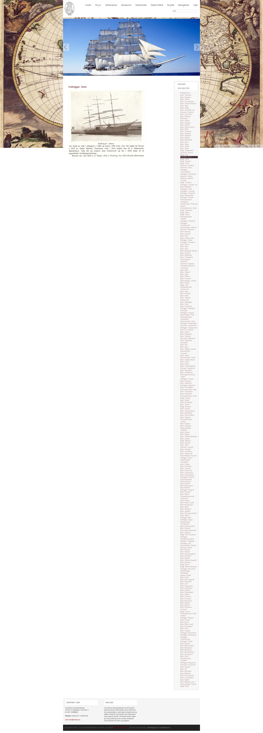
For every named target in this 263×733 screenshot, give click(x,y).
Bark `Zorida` (185, 439)
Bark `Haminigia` (186, 402)
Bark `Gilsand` (185, 234)
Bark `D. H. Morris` (187, 330)
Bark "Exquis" (185, 550)
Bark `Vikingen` (186, 426)
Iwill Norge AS (152, 728)
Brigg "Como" (185, 612)
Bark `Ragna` (185, 434)
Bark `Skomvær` (186, 370)
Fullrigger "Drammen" (188, 633)
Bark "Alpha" (185, 494)
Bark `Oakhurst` (186, 383)
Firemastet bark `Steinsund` (186, 288)
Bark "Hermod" (185, 556)
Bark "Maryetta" (186, 582)
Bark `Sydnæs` (185, 134)
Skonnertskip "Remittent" (185, 572)
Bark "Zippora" (185, 562)
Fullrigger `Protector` (188, 221)
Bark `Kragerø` (185, 97)
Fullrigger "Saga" (186, 520)
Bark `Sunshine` (186, 451)
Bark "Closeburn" (186, 654)
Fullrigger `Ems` (186, 157)
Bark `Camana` (186, 131)
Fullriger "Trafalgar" (187, 541)
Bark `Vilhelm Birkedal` (188, 437)
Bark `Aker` (184, 247)
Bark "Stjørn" (185, 680)
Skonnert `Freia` (186, 168)
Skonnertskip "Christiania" (185, 523)
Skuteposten (126, 5)
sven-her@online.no (72, 720)
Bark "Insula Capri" (187, 503)
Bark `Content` (185, 469)
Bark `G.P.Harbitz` (186, 387)
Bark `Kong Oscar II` (187, 127)
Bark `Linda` (184, 362)
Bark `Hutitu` (185, 108)
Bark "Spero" (185, 515)
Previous (66, 47)
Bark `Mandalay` (186, 413)
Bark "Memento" (186, 601)
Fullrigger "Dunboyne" (188, 635)
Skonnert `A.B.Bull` (187, 166)
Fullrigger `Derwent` (187, 242)
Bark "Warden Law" (187, 682)
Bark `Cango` (185, 464)
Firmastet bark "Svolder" (185, 660)
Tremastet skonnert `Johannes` (187, 267)
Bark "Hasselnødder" (188, 554)
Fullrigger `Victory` (187, 379)
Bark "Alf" (183, 669)
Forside (88, 5)
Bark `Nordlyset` (186, 394)
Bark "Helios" (185, 594)
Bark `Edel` (184, 129)
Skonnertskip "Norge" (188, 545)
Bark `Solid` (184, 148)
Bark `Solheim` (185, 336)
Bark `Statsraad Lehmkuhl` (186, 342)
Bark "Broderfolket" (187, 652)
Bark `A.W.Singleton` (188, 366)
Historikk (170, 6)
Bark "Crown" (185, 620)
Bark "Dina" (184, 656)
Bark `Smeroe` (185, 417)
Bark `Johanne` (186, 95)
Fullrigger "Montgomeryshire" (187, 538)
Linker (195, 6)
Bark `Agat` (184, 274)
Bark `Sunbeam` (186, 306)
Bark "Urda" (184, 577)
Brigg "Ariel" (184, 686)
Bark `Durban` (185, 253)
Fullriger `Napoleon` (187, 368)
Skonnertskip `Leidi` (187, 321)
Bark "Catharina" (186, 588)
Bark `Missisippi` (186, 140)
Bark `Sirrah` (185, 99)
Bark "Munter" (185, 603)
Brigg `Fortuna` (185, 407)
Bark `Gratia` (185, 283)
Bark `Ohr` (184, 345)
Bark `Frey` (184, 236)
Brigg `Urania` (185, 398)
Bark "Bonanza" (186, 650)
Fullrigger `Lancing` (187, 191)
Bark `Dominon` (186, 466)
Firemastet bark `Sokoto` (186, 218)
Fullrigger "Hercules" (188, 569)
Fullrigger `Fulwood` (187, 193)
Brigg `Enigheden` (187, 150)
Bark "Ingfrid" (185, 558)
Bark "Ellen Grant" (187, 624)
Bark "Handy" (185, 552)
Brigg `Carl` (184, 285)
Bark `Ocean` (185, 432)
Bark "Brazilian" (186, 671)
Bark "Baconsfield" (187, 646)
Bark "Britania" (185, 673)
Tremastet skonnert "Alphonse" (187, 497)
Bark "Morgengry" (186, 505)
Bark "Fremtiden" (186, 626)
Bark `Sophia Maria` (187, 360)
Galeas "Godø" (185, 575)
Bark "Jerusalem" (186, 586)
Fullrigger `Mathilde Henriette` (187, 310)
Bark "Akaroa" (185, 667)
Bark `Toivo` (184, 445)
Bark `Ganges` (185, 123)
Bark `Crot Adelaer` (187, 102)
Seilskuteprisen (111, 5)
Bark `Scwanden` (186, 392)
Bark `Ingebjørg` (186, 302)
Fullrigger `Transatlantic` (185, 171)
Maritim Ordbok (157, 5)
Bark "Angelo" (185, 644)
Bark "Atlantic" (185, 483)
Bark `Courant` (185, 279)
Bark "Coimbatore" (187, 678)
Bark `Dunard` (185, 294)
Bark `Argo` (184, 291)
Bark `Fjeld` (184, 296)
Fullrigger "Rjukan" (187, 618)
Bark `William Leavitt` (188, 349)
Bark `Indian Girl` (186, 454)
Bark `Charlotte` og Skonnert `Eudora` (187, 111)
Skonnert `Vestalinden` (188, 326)
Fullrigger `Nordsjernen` (185, 224)
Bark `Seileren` (185, 136)
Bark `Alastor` (185, 272)
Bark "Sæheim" (185, 509)
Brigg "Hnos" (185, 565)
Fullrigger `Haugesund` (189, 328)
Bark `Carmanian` (187, 473)
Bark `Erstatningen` (187, 475)
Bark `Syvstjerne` (186, 372)
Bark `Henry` (185, 245)
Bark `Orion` (184, 364)
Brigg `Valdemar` (186, 210)
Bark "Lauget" (185, 631)
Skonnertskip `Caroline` (185, 352)
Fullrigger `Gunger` (187, 313)
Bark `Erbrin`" (185, 125)
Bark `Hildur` (185, 400)
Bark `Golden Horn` (187, 238)
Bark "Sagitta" (185, 511)
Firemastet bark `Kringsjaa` (186, 201)
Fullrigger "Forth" (186, 641)
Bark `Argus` (185, 355)
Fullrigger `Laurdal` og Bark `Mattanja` (188, 186)
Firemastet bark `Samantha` (186, 318)
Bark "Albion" (185, 501)
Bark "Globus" (185, 590)
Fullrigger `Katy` (186, 189)
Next (196, 47)
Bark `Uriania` (185, 409)
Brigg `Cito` (184, 155)
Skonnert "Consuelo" (188, 665)
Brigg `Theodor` (186, 183)
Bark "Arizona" (185, 492)
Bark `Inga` (184, 347)
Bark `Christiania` (186, 257)
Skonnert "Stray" (186, 548)
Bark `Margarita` (186, 255)
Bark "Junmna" (185, 597)
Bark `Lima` (184, 304)
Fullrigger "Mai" (186, 518)
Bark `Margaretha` (187, 195)
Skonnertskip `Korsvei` (188, 456)
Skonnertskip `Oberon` (188, 227)
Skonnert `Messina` (187, 229)
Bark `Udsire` (185, 332)
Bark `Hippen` (185, 424)
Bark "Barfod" (185, 488)
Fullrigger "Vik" (185, 543)
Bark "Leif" (184, 584)
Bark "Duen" (184, 622)
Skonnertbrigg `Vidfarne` (185, 429)
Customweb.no (164, 728)
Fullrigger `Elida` (186, 240)
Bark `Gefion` (185, 121)
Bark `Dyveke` (185, 443)
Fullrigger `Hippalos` (188, 385)
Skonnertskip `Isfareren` (185, 261)
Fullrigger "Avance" (187, 477)
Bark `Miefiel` (185, 138)
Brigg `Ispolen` (185, 161)
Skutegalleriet (183, 6)
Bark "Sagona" (185, 533)
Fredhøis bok (185, 93)
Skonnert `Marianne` (188, 338)
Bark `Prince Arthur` (187, 415)
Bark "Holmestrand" (187, 526)
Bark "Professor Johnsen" (186, 608)
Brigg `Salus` (185, 215)
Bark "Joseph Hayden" (188, 560)
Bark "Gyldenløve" (187, 592)
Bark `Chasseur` (186, 114)
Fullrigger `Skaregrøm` (188, 323)
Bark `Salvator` (185, 449)
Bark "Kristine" (185, 528)
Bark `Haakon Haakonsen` (185, 299)
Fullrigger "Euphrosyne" (185, 638)
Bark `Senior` (185, 405)
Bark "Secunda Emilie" (188, 513)
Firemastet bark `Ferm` (188, 396)
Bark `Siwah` (185, 146)
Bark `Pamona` (185, 381)
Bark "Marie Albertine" (188, 530)
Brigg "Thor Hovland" (188, 535)
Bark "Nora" (184, 507)
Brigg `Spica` (185, 212)
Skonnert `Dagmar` (187, 264)
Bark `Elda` (184, 270)
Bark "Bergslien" (186, 648)
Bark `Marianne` (186, 334)
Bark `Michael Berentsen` (185, 118)
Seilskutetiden (141, 5)
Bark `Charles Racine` (188, 104)
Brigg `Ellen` (185, 159)
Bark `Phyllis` (185, 276)
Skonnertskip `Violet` (188, 358)
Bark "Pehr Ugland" (187, 580)
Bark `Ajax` (184, 142)
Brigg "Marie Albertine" (188, 567)
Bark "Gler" (184, 629)
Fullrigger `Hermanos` (188, 174)
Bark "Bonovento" (186, 486)
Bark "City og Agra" (187, 675)
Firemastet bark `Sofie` (188, 208)
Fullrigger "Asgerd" (187, 490)
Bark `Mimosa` (185, 232)
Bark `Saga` (184, 144)
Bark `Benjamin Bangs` (189, 251)
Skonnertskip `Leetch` (188, 281)
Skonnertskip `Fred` (187, 315)
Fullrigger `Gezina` (187, 197)
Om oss (98, 6)
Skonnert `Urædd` (187, 447)
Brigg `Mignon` (185, 441)
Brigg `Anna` (185, 163)
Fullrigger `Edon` (186, 458)
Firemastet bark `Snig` (188, 390)
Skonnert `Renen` (187, 153)
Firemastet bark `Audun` (186, 421)
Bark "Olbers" (185, 605)
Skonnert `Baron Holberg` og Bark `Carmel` (186, 178)
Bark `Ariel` (184, 249)
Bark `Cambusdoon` (187, 411)
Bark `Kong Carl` (186, 471)
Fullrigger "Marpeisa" (188, 663)
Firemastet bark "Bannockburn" (186, 480)
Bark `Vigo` (184, 106)
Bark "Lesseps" (185, 599)
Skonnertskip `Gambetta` (185, 461)
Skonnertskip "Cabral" (188, 684)
